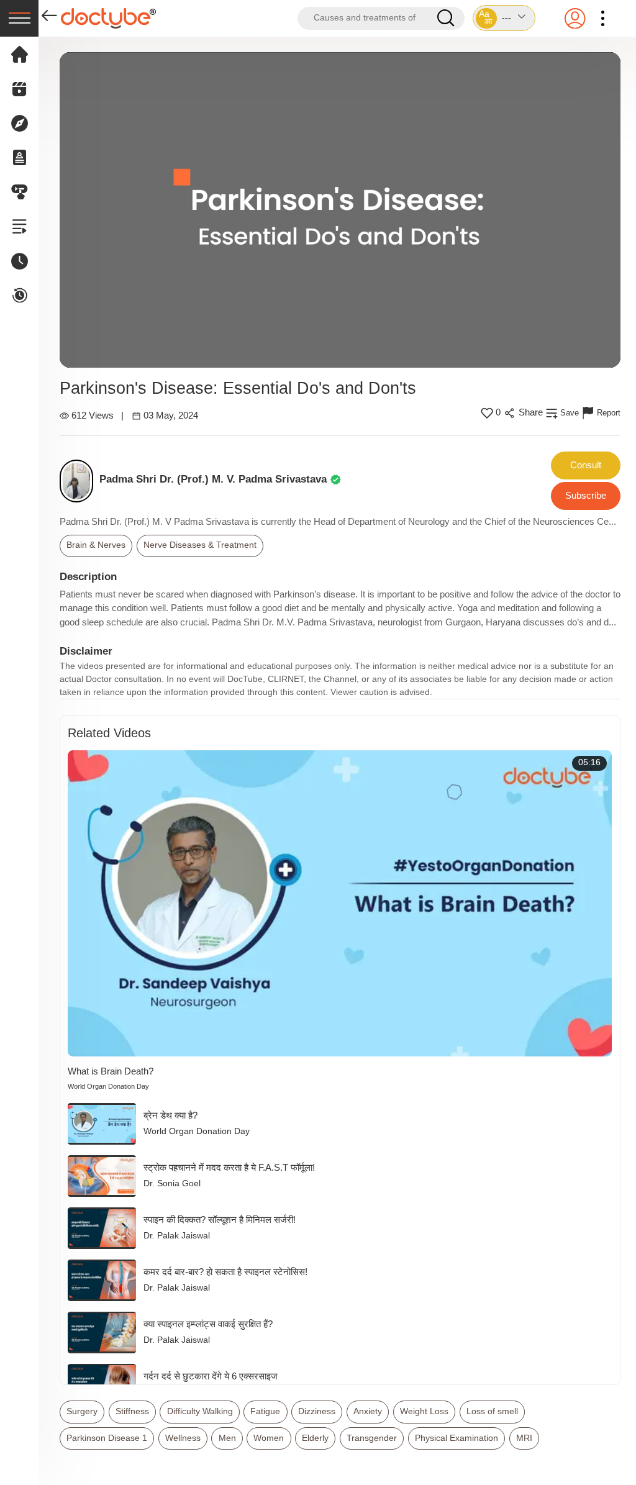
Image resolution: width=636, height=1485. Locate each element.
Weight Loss (424, 1411)
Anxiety (367, 1411)
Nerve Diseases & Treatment (200, 545)
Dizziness (316, 1411)
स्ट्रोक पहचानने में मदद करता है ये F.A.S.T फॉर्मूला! (229, 1167)
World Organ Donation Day (108, 1086)
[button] (504, 18)
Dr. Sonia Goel (172, 1183)
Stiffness (132, 1411)
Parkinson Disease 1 (106, 1438)
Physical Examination (456, 1438)
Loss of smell (492, 1411)
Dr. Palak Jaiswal (176, 1235)
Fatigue (265, 1411)
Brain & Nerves (95, 545)
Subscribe (585, 495)
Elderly (315, 1438)
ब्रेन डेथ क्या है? (170, 1115)
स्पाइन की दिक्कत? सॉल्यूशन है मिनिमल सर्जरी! (219, 1219)
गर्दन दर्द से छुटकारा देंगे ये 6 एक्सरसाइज (210, 1376)
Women (268, 1438)
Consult (585, 465)
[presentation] (19, 18)
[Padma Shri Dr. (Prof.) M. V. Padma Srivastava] (80, 481)
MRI (524, 1438)
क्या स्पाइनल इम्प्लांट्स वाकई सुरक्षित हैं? (208, 1324)
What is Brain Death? (110, 1071)
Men (227, 1438)
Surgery (82, 1411)
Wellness (183, 1438)
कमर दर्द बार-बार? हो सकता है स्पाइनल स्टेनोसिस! (225, 1271)
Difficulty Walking (200, 1411)
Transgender (372, 1438)
